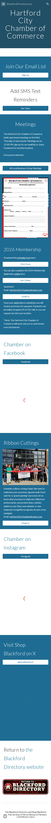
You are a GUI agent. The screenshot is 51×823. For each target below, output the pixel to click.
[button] (3, 4)
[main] (25, 24)
